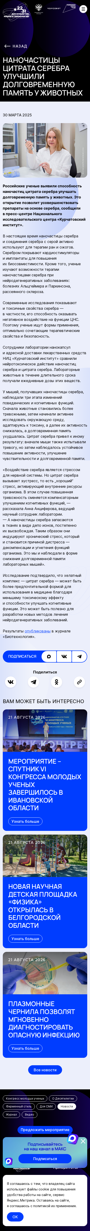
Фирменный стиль (19, 1106)
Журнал (11, 1114)
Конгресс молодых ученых (25, 1098)
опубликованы (38, 631)
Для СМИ (46, 1106)
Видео (29, 1114)
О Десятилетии (63, 1098)
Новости (67, 1106)
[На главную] (16, 12)
